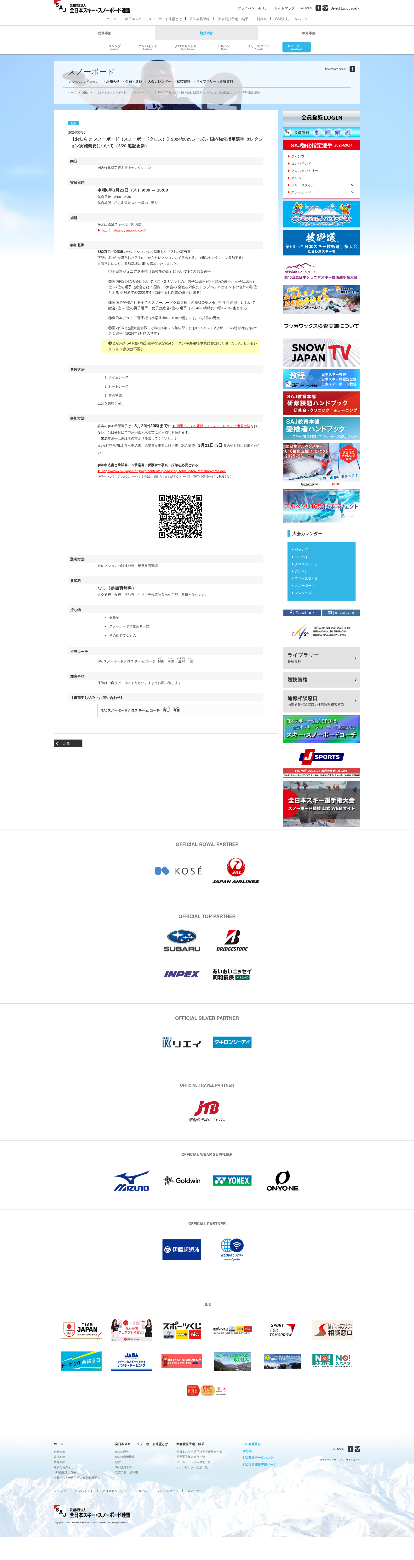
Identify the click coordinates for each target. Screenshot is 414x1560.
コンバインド (147, 47)
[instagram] (325, 8)
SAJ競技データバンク (291, 18)
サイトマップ (285, 8)
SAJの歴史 (122, 1451)
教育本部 (309, 32)
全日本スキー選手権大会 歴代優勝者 (77, 1477)
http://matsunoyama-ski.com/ (124, 230)
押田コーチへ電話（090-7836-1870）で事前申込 (213, 426)
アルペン (224, 47)
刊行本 (262, 18)
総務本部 (104, 32)
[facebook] (318, 8)
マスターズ (303, 593)
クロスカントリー (187, 47)
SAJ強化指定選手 (65, 1472)
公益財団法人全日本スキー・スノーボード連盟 (92, 1512)
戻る (66, 743)
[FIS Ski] (321, 631)
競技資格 (183, 81)
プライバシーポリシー (254, 8)
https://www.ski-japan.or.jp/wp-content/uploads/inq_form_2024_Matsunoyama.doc (164, 471)
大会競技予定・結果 (233, 18)
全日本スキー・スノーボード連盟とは (153, 18)
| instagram (343, 612)
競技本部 (206, 32)
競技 (85, 92)
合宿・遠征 (133, 81)
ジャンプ (114, 47)
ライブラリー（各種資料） (216, 81)
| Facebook (303, 612)
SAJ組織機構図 (125, 1456)
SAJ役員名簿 (123, 1467)
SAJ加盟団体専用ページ (259, 1464)
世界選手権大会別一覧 (190, 1456)
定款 (118, 1462)
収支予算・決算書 (126, 1472)
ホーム (111, 18)
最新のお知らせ (64, 1467)
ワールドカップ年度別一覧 (193, 1462)
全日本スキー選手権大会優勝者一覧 (199, 1451)
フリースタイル (259, 47)
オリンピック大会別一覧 (192, 1467)
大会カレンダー (159, 81)
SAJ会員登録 (200, 18)
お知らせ (113, 81)
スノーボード (296, 47)
